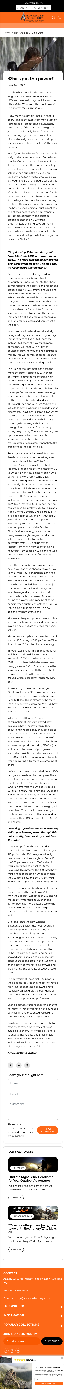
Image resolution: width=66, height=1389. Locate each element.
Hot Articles (21, 32)
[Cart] (60, 18)
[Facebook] (10, 1065)
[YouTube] (18, 1350)
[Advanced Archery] (32, 17)
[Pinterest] (27, 1065)
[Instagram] (12, 1350)
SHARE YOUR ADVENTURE (33, 7)
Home (7, 32)
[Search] (53, 18)
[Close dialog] (63, 1364)
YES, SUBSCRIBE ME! (48, 1383)
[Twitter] (19, 1065)
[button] (5, 17)
